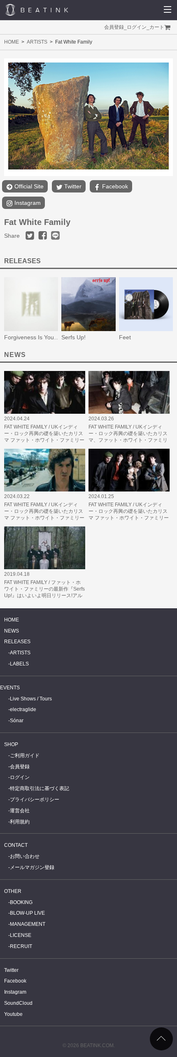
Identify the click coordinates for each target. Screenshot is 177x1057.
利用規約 (20, 822)
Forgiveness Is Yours (31, 337)
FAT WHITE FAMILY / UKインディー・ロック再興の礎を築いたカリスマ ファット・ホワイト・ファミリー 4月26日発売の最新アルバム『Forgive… (44, 518)
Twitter (72, 186)
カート (156, 27)
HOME (11, 42)
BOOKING (21, 902)
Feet (125, 337)
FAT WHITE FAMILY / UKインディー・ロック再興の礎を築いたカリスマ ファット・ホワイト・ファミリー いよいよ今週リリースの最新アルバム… (44, 440)
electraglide (23, 709)
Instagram (27, 202)
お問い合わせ (25, 856)
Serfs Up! (73, 337)
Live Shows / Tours (31, 699)
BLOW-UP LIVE (27, 913)
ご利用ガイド (25, 755)
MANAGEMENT (27, 924)
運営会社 (20, 811)
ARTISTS (37, 42)
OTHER (12, 891)
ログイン (137, 27)
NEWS (11, 631)
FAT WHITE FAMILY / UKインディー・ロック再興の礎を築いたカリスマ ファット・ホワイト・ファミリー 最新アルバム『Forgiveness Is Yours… (128, 518)
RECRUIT (21, 946)
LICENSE (20, 935)
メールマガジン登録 (32, 867)
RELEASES (17, 641)
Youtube (13, 1014)
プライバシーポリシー (34, 799)
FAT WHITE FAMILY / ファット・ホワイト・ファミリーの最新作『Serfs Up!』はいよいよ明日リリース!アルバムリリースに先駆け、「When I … (44, 595)
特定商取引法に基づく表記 (39, 788)
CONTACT (16, 845)
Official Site (28, 186)
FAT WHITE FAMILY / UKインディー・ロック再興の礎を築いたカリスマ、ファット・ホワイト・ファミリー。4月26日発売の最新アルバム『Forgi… (128, 440)
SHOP (11, 744)
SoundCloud (18, 1003)
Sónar (16, 720)
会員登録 (114, 27)
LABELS (19, 664)
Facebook (114, 186)
